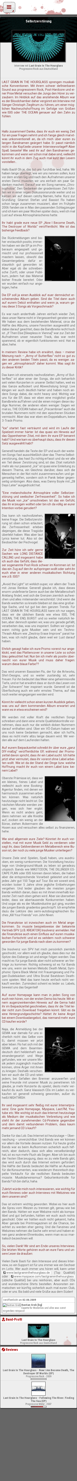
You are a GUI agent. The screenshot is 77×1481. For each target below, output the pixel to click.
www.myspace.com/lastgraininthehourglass (44, 1276)
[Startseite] (38, 8)
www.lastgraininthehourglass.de (28, 1272)
